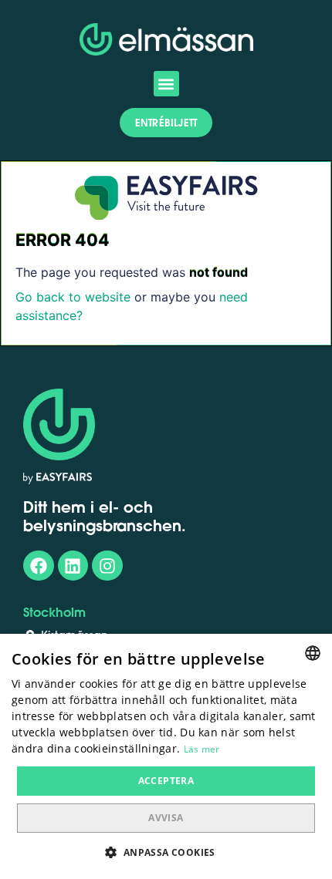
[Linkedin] (73, 566)
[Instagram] (107, 566)
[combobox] (312, 653)
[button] (166, 83)
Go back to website (72, 297)
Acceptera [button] (166, 780)
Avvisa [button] (165, 817)
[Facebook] (38, 566)
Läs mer (202, 749)
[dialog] (166, 756)
